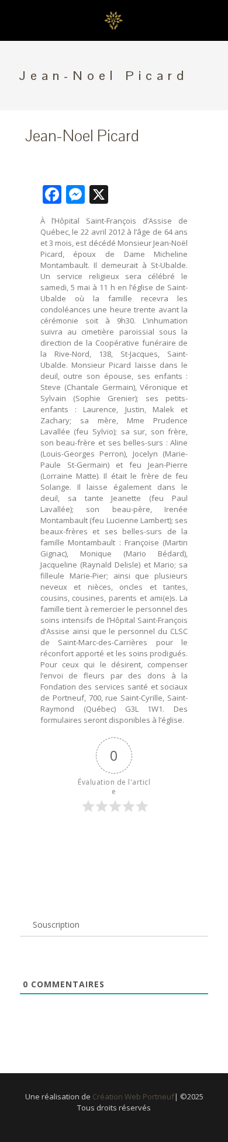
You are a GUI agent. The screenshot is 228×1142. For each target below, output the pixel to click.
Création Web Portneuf (133, 1096)
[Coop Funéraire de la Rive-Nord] (114, 20)
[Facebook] (114, 1124)
